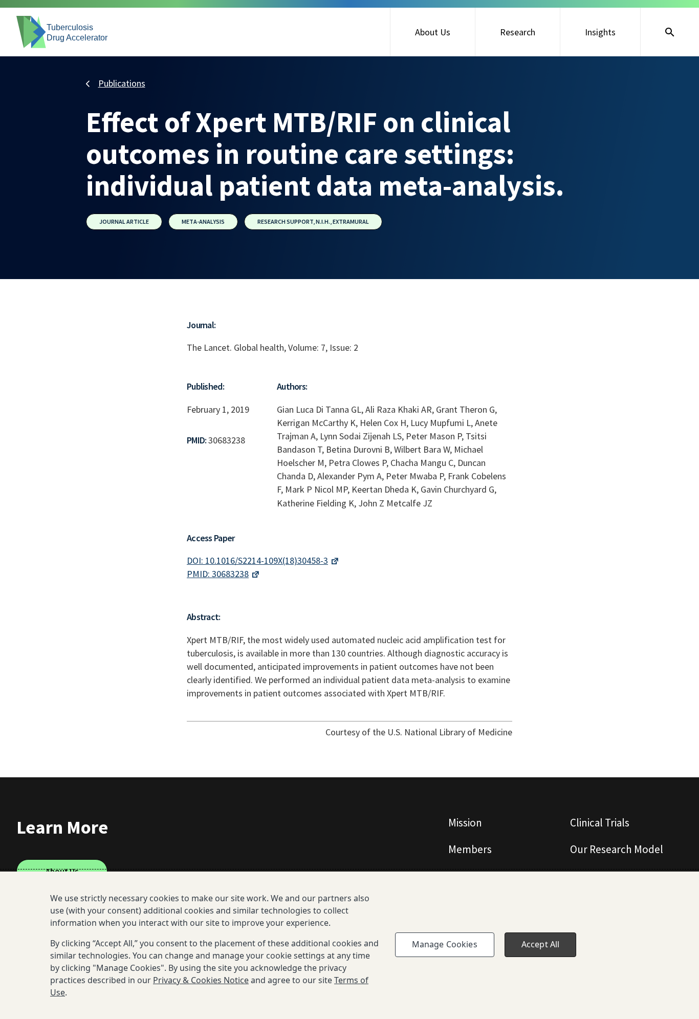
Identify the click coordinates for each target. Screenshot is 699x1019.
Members (470, 849)
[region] (349, 945)
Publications (121, 83)
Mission (465, 823)
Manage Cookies (444, 944)
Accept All (540, 944)
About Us (432, 32)
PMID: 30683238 (218, 574)
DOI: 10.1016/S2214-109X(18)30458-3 (257, 560)
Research (517, 32)
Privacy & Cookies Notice (201, 980)
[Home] (62, 32)
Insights (600, 32)
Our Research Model (616, 849)
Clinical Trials (599, 823)
